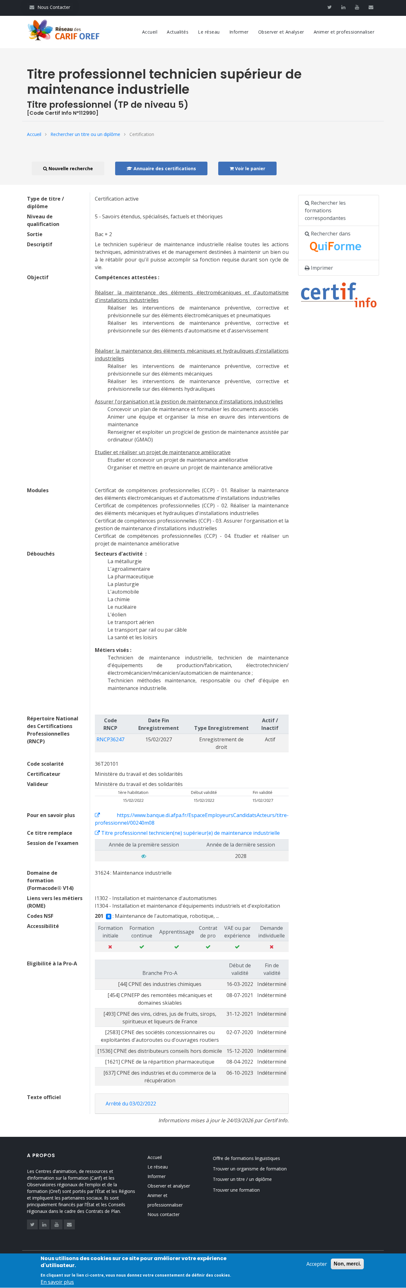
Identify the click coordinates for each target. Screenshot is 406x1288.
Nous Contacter (49, 7)
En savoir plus (57, 1282)
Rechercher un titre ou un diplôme (85, 134)
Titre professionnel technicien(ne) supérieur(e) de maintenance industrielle (190, 832)
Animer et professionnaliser (344, 32)
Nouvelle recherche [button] (70, 168)
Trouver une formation (236, 1190)
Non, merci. (347, 1263)
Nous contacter (163, 1214)
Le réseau (209, 32)
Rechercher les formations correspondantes (325, 210)
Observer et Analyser (281, 32)
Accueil (150, 32)
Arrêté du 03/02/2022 (131, 1103)
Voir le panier (249, 168)
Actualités (177, 32)
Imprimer (321, 267)
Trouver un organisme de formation (250, 1169)
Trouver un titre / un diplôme (242, 1179)
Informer (239, 32)
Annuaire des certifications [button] (164, 168)
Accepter (316, 1263)
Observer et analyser (168, 1186)
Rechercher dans (330, 233)
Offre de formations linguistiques (246, 1158)
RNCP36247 (110, 739)
